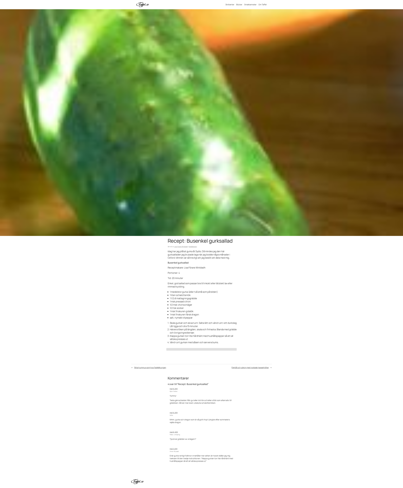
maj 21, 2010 (173, 449)
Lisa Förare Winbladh (181, 247)
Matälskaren (193, 247)
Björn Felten (173, 391)
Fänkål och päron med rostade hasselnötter (250, 367)
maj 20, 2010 (174, 432)
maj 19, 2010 (174, 389)
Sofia (171, 415)
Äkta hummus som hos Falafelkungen (150, 367)
